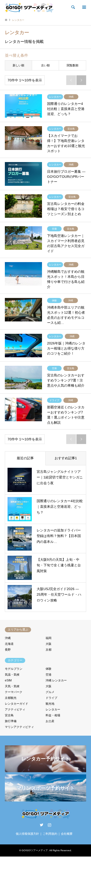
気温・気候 (12, 674)
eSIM (8, 680)
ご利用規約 (50, 833)
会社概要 (67, 833)
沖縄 (8, 638)
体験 (48, 668)
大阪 (48, 644)
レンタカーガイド (16, 703)
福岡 (48, 638)
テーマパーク (13, 692)
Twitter (41, 824)
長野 (8, 649)
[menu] (83, 7)
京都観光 (11, 698)
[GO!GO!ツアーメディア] (29, 7)
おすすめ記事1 (66, 458)
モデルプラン (13, 668)
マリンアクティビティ (19, 727)
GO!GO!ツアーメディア (35, 850)
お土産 (50, 721)
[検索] (73, 7)
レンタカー (53, 709)
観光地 (50, 703)
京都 (48, 649)
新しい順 (18, 65)
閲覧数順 (72, 65)
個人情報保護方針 (27, 833)
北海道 (9, 644)
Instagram (49, 824)
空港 (48, 674)
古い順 (45, 65)
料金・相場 (53, 715)
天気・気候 (12, 686)
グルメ (50, 692)
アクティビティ (15, 709)
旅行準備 (11, 721)
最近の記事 (25, 458)
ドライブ (51, 698)
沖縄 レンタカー (56, 680)
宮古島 (9, 715)
